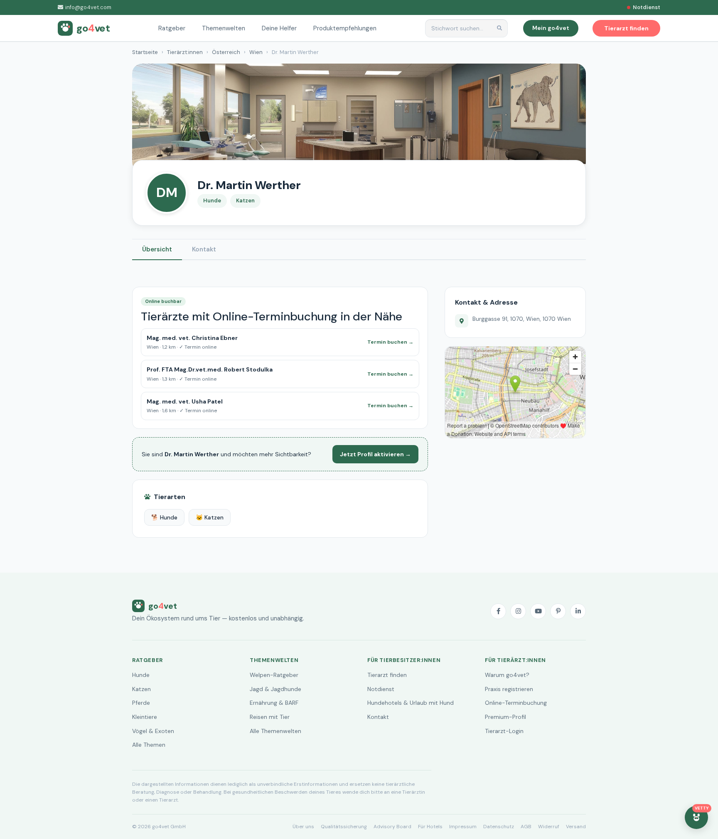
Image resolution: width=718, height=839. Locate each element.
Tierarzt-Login (504, 731)
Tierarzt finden (387, 675)
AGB (526, 826)
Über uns (303, 826)
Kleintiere (144, 717)
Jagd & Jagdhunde (275, 689)
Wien (256, 52)
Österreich (226, 52)
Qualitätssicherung (344, 826)
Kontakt (204, 249)
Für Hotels (430, 826)
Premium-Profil (505, 717)
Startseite (145, 52)
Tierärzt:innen (185, 52)
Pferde (141, 702)
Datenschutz (498, 826)
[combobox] (466, 28)
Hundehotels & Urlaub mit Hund (410, 702)
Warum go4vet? (507, 675)
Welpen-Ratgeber (274, 675)
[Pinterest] (558, 611)
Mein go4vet (550, 28)
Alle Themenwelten (275, 731)
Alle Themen (148, 744)
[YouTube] (538, 611)
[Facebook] (498, 611)
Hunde (141, 675)
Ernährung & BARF (274, 702)
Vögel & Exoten (153, 731)
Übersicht (157, 249)
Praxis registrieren (509, 689)
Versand (576, 826)
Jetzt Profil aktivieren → (375, 454)
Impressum (463, 826)
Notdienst (380, 689)
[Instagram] (518, 611)
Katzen (141, 689)
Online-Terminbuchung (516, 702)
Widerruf (548, 826)
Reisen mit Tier (270, 717)
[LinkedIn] (578, 611)
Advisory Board (392, 826)
